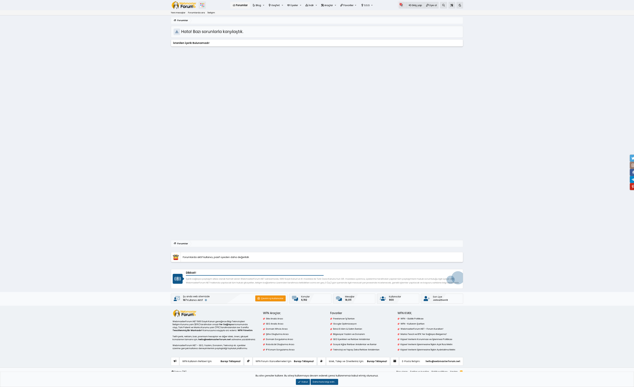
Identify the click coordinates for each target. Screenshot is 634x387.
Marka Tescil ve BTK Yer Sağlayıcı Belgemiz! (424, 334)
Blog (258, 5)
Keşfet (276, 5)
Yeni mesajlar (178, 12)
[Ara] (443, 5)
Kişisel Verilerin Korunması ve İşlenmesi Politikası (426, 339)
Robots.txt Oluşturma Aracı (280, 344)
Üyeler (294, 5)
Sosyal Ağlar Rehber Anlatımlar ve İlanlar (355, 344)
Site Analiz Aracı (274, 318)
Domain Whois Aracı (277, 328)
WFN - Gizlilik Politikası (412, 318)
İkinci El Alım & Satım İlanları (347, 328)
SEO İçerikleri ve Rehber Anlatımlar (351, 339)
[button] (263, 5)
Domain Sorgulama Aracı (279, 339)
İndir (311, 5)
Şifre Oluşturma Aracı (277, 334)
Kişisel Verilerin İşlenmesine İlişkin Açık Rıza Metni (426, 344)
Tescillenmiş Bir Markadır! (187, 330)
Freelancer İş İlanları (344, 318)
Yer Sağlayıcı (226, 324)
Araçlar (328, 5)
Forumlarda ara (196, 12)
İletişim (211, 12)
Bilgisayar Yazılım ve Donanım (349, 334)
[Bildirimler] (402, 5)
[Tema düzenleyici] (451, 5)
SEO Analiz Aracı (274, 323)
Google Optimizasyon (345, 323)
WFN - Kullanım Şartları (412, 323)
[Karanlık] (460, 5)
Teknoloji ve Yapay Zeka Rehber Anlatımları (356, 349)
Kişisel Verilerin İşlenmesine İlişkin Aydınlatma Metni (428, 349)
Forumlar (242, 5)
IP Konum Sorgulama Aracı (280, 349)
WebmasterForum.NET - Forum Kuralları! (422, 328)
